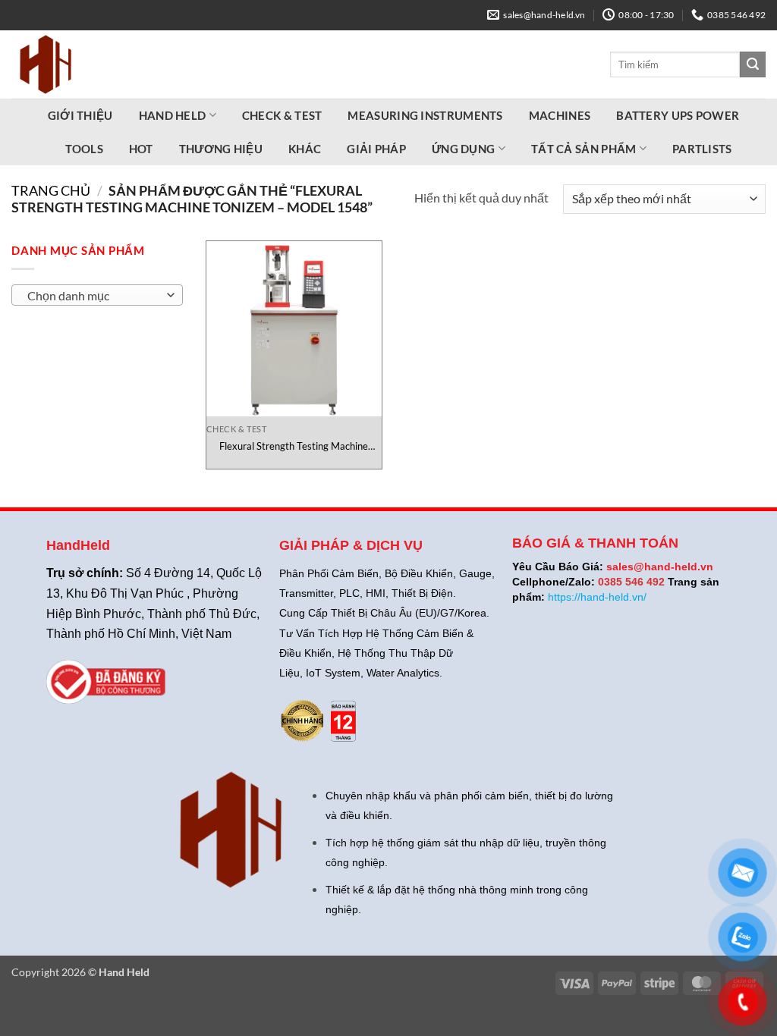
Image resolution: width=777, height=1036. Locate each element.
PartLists (56, 17)
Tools (84, 148)
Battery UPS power (677, 115)
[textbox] (93, 295)
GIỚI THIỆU (80, 115)
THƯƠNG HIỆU (221, 148)
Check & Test (282, 115)
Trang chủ (50, 190)
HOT (141, 148)
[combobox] (97, 295)
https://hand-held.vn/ (597, 597)
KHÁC (304, 148)
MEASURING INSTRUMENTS (425, 115)
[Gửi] (753, 64)
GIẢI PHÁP (376, 148)
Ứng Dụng (463, 148)
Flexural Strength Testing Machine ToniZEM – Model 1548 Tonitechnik (294, 446)
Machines (559, 115)
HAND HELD (172, 115)
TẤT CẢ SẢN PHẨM (584, 148)
